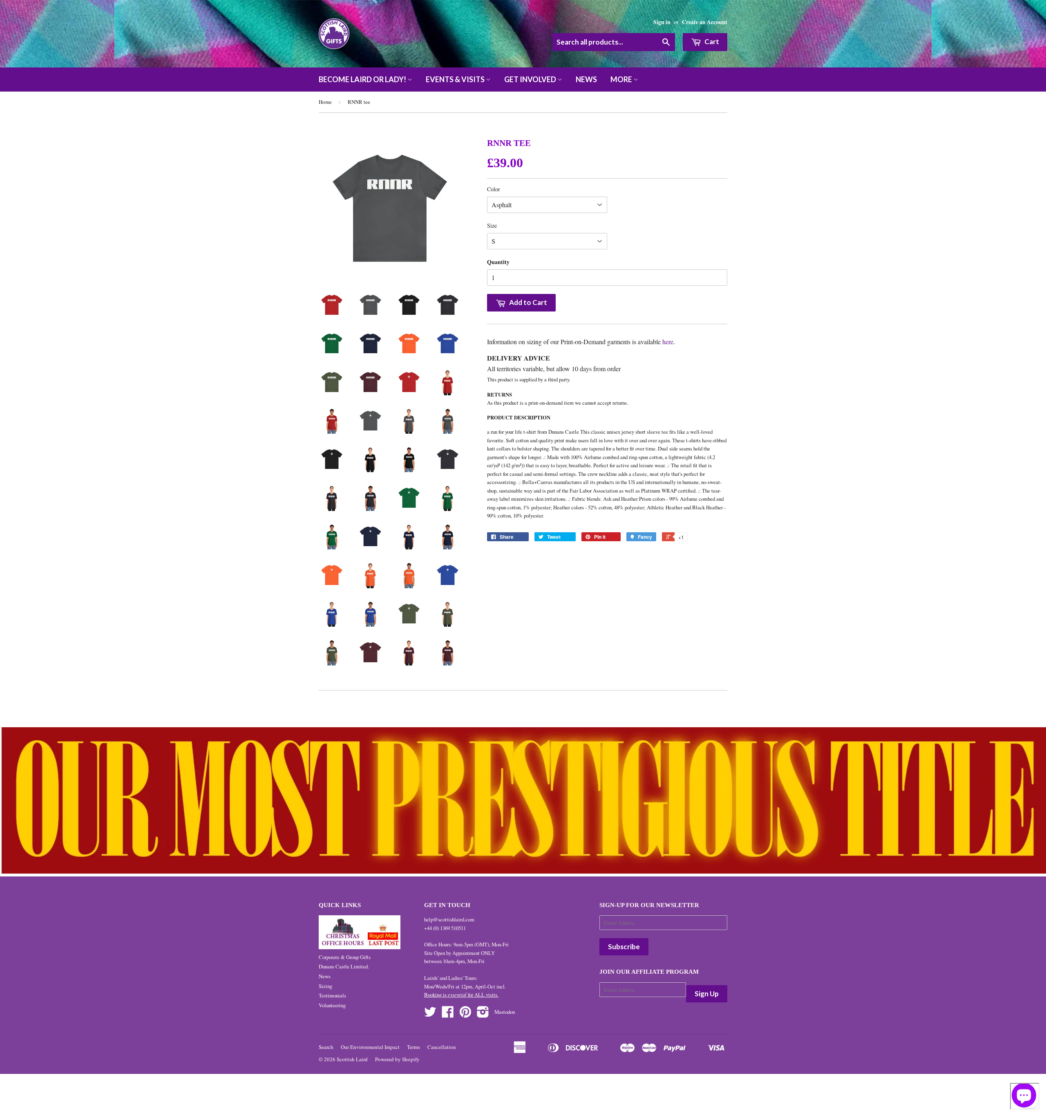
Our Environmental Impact (370, 1047)
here (667, 341)
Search (326, 1047)
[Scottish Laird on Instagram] (483, 1014)
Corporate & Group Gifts (345, 957)
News (586, 79)
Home (325, 101)
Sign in (662, 22)
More (621, 79)
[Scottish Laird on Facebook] (448, 1014)
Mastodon (504, 1011)
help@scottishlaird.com (449, 919)
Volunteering (332, 1005)
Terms (413, 1047)
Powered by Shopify (397, 1059)
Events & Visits (456, 79)
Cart (711, 41)
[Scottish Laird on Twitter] (430, 1014)
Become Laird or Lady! (363, 79)
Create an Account (704, 22)
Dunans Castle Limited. (344, 966)
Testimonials (332, 995)
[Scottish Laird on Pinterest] (465, 1014)
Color (493, 189)
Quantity (498, 262)
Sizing (325, 986)
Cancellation (441, 1047)
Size (492, 225)
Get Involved (530, 79)
